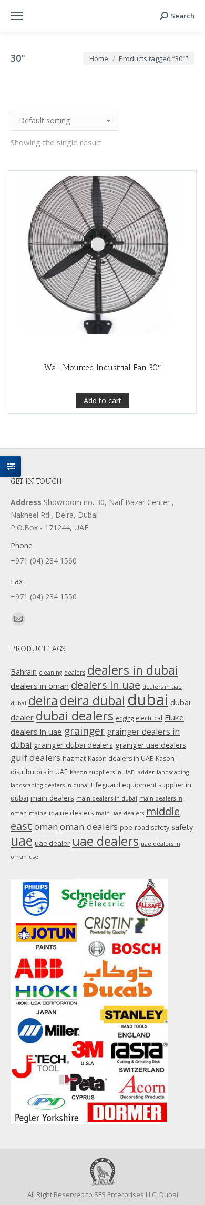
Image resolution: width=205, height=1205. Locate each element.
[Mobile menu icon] (17, 15)
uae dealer (52, 843)
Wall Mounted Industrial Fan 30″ (102, 367)
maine (38, 813)
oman (46, 827)
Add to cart (102, 401)
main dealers (52, 798)
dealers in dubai (132, 669)
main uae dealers (120, 813)
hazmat (74, 758)
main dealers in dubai (106, 798)
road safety (152, 827)
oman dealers (89, 827)
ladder (145, 772)
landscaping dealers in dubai (50, 785)
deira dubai (92, 700)
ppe (126, 827)
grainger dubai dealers (73, 744)
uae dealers (105, 841)
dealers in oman (40, 685)
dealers (74, 672)
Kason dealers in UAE (120, 758)
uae (22, 841)
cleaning (50, 672)
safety (182, 827)
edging (125, 718)
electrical (149, 718)
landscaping (173, 772)
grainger (84, 731)
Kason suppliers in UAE (102, 772)
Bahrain (24, 672)
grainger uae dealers (150, 745)
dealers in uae (105, 685)
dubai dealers (75, 715)
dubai (147, 699)
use (33, 857)
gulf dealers (35, 758)
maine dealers (71, 812)
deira (43, 700)
